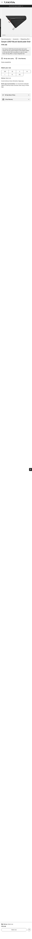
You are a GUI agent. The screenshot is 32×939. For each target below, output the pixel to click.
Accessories (16, 39)
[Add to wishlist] (29, 929)
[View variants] (1, 35)
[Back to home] (9, 2)
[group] (16, 22)
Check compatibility (6, 62)
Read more (21, 81)
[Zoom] (16, 22)
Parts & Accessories (6, 39)
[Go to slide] (7, 35)
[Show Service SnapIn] (30, 469)
